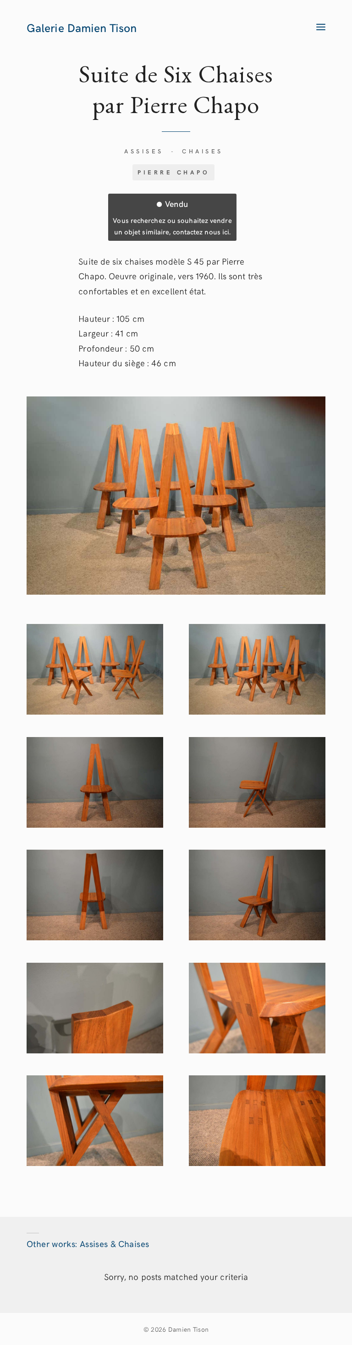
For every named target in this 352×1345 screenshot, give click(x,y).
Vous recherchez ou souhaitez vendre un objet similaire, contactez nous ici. (172, 217)
